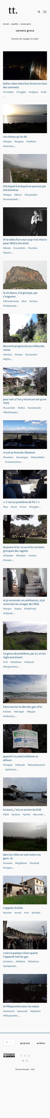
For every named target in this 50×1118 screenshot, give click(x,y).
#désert (18, 194)
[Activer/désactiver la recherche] (39, 12)
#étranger (19, 711)
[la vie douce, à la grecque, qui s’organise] (25, 275)
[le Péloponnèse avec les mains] (25, 988)
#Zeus (14, 507)
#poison (15, 814)
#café (43, 92)
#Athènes (20, 961)
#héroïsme (33, 961)
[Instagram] (29, 1056)
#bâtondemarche (36, 765)
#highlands (21, 863)
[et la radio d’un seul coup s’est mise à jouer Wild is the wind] (25, 221)
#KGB (6, 814)
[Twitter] (25, 1056)
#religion (33, 92)
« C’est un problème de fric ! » (21, 502)
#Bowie (7, 248)
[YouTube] (23, 1061)
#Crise (23, 507)
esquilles (14, 24)
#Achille (36, 912)
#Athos (21, 408)
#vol (5, 662)
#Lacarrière (19, 248)
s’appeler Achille (13, 908)
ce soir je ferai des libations (19, 452)
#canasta (7, 863)
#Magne (7, 141)
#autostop (8, 146)
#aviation (8, 961)
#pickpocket (9, 966)
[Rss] (27, 1061)
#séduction (9, 716)
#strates (33, 301)
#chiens (7, 711)
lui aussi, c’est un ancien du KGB (22, 809)
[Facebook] (21, 1056)
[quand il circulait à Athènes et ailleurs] (25, 738)
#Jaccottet (38, 814)
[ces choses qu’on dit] (25, 118)
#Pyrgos (7, 608)
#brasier (7, 912)
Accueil (6, 24)
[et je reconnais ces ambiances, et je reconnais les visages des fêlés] (25, 582)
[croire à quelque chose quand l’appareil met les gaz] (25, 935)
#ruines (19, 354)
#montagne (22, 457)
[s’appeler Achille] (25, 890)
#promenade (34, 408)
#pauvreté (22, 1011)
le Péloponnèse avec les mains (21, 1006)
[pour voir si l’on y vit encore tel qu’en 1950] (25, 381)
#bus (24, 301)
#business (8, 457)
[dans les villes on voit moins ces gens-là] (25, 836)
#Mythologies (10, 412)
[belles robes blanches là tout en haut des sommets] (25, 65)
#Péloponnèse (10, 1015)
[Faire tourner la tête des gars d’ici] (25, 689)
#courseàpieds (10, 199)
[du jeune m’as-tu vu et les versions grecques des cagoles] (25, 529)
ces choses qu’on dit (15, 136)
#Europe (7, 560)
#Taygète (21, 92)
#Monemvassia (11, 301)
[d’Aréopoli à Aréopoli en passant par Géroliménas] (25, 168)
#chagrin (8, 765)
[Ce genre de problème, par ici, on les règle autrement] (25, 635)
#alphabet (35, 1011)
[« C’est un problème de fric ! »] (25, 484)
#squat (17, 608)
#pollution (10, 769)
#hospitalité (30, 194)
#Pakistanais (10, 305)
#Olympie (8, 555)
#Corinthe (8, 92)
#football (34, 863)
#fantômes (16, 662)
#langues (19, 141)
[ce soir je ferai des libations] (25, 434)
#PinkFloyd (30, 608)
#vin (26, 912)
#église (6, 359)
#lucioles (32, 248)
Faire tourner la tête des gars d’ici (22, 706)
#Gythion (31, 141)
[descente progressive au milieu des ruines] (25, 328)
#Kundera (21, 555)
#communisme (13, 462)
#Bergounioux (10, 666)
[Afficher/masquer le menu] (45, 12)
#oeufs (17, 912)
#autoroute (8, 1011)
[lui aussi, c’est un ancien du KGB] (25, 791)
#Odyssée (8, 613)
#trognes (7, 867)
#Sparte (7, 252)
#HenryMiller (38, 457)
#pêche (26, 814)
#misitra (7, 354)
